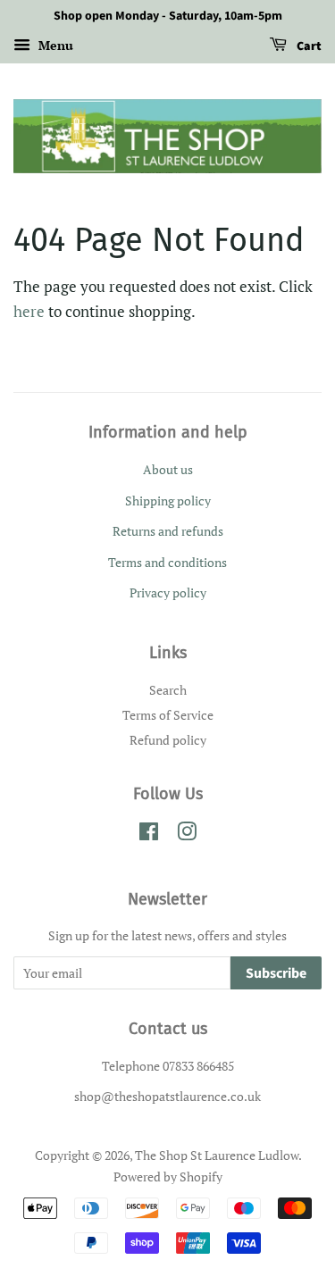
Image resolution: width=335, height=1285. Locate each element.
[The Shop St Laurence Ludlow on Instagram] (187, 834)
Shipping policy (168, 500)
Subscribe (276, 973)
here (29, 311)
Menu (54, 45)
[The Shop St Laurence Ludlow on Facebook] (148, 834)
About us (168, 469)
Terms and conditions (167, 562)
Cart (308, 46)
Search (168, 689)
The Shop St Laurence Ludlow (216, 1155)
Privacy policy (168, 592)
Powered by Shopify (167, 1176)
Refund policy (168, 739)
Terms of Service (168, 714)
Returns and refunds (168, 530)
